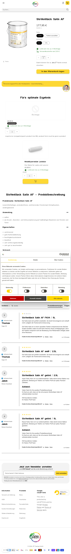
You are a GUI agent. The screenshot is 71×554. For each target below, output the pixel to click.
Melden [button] (47, 336)
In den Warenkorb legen (52, 71)
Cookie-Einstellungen (8, 509)
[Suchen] (67, 9)
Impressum (5, 518)
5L (39, 43)
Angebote (22, 518)
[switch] (26, 291)
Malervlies (22, 509)
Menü (21, 495)
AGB (3, 499)
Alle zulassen (58, 298)
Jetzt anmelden (61, 473)
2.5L (46, 43)
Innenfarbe (22, 499)
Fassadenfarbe (23, 504)
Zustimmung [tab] (12, 260)
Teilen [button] (51, 336)
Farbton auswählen (52, 36)
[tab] (55, 306)
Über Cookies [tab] (58, 260)
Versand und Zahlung (8, 495)
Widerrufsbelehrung (8, 513)
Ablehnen (13, 298)
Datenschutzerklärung (23, 478)
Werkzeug (22, 513)
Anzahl (7, 128)
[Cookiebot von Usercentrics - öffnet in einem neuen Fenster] (61, 254)
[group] (35, 328)
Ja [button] (43, 336)
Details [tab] (35, 260)
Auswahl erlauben (35, 298)
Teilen (7, 61)
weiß (40, 36)
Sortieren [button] (5, 305)
